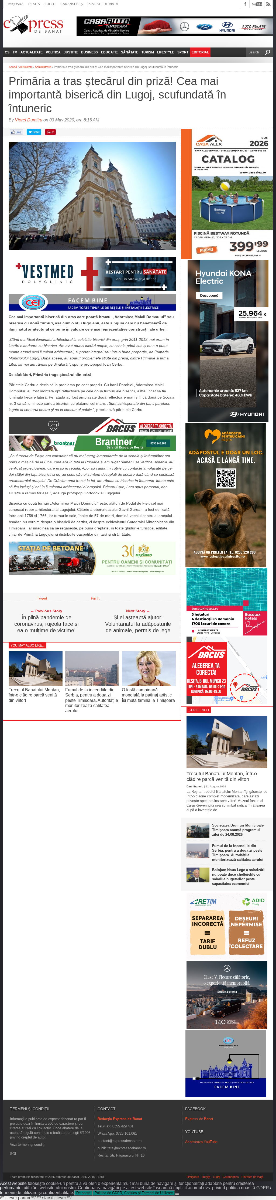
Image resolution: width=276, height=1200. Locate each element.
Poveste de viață (103, 4)
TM (15, 52)
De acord (83, 1193)
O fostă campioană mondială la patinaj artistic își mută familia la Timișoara (148, 695)
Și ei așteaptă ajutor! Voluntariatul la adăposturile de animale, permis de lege (138, 623)
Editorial (200, 52)
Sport (182, 52)
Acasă (13, 67)
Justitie (71, 52)
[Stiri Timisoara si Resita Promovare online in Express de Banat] (92, 574)
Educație (109, 52)
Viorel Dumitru (28, 120)
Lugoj (50, 4)
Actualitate (31, 52)
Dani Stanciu (195, 786)
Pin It (95, 598)
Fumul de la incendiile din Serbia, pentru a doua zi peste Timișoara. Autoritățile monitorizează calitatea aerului (91, 700)
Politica (53, 52)
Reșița (34, 4)
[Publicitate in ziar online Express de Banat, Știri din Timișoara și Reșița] (92, 310)
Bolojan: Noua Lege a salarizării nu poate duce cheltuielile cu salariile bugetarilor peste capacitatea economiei (238, 877)
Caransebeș (71, 4)
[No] (177, 1194)
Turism (148, 52)
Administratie (43, 67)
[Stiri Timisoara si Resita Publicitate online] (92, 432)
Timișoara (14, 4)
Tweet (42, 598)
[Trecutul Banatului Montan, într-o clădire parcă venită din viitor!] (36, 684)
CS (7, 52)
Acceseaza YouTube (201, 1142)
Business (89, 52)
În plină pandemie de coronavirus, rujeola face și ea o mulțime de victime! (46, 623)
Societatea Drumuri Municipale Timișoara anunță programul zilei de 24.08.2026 (238, 830)
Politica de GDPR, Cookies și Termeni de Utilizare (134, 1193)
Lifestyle (165, 52)
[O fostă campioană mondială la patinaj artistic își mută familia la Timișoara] (149, 684)
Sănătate (129, 52)
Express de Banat (199, 1119)
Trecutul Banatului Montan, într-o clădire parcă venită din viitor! (34, 695)
